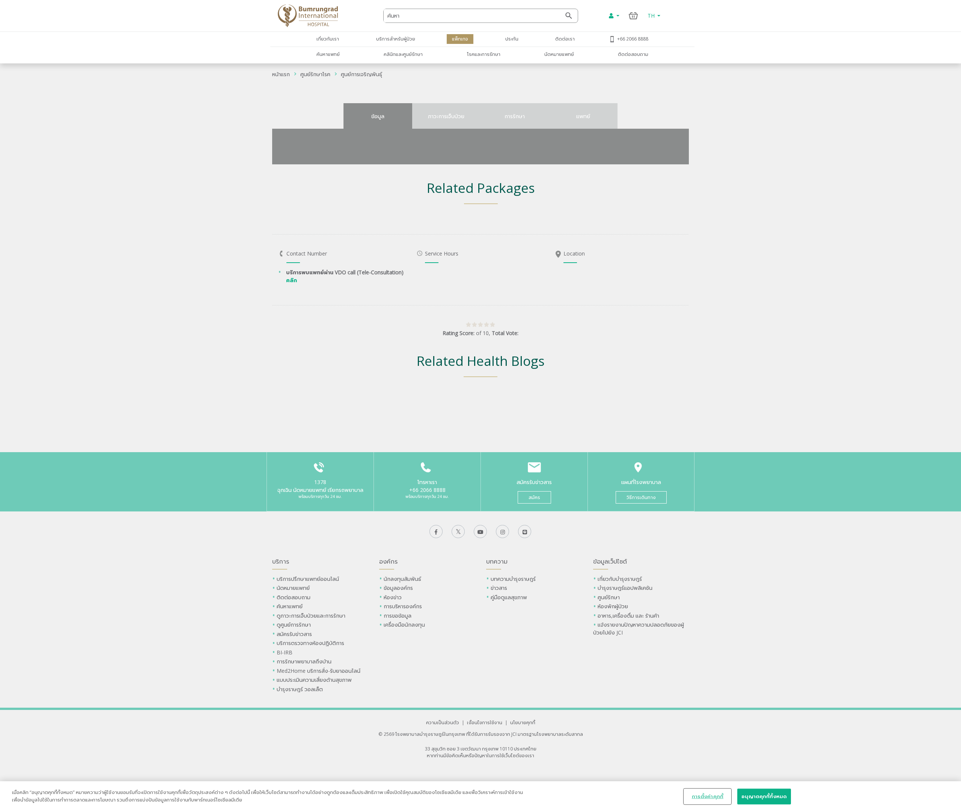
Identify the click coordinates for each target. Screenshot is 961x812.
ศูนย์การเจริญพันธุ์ (361, 74)
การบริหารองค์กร (403, 606)
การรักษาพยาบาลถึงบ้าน (305, 661)
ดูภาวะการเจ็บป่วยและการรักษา (311, 615)
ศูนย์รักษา (609, 597)
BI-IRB (284, 652)
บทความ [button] (497, 561)
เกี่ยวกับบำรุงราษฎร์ (620, 578)
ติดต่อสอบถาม (633, 54)
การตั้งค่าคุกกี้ (707, 796)
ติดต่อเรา (565, 39)
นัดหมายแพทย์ (559, 54)
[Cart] (633, 15)
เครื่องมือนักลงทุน (404, 624)
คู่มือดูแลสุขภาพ (509, 597)
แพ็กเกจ (460, 39)
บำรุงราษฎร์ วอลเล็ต (300, 689)
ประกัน (511, 39)
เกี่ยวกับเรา (327, 39)
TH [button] (652, 15)
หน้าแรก (281, 74)
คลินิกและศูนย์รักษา (403, 54)
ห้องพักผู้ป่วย (613, 606)
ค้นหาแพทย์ (328, 54)
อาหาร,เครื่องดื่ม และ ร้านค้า (628, 615)
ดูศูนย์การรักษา (294, 624)
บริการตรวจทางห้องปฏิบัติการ (310, 643)
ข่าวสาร (499, 587)
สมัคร (534, 497)
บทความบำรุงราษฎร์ (513, 578)
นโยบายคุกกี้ (522, 722)
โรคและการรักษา (483, 54)
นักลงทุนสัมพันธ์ (402, 578)
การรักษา (515, 116)
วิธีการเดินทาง (641, 497)
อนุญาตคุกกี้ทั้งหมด (764, 796)
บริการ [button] (280, 561)
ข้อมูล (377, 116)
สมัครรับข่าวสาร (294, 634)
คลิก (291, 280)
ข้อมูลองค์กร (398, 587)
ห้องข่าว (393, 597)
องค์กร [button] (388, 561)
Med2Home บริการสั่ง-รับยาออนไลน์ (318, 670)
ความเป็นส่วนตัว (442, 722)
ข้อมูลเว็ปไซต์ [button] (610, 561)
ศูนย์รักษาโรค (315, 74)
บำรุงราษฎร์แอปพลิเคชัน (625, 587)
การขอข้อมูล (397, 615)
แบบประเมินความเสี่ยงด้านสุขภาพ (314, 679)
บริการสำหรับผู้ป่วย (395, 39)
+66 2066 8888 (632, 39)
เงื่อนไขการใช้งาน (484, 722)
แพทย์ (583, 116)
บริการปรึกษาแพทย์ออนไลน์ (308, 578)
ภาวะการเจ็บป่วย (446, 116)
